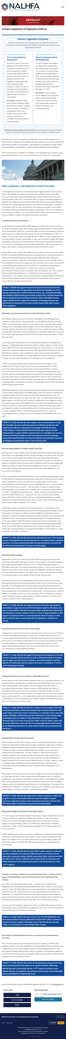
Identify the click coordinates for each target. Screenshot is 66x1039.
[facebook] (57, 1017)
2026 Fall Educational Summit (52, 994)
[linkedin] (63, 1017)
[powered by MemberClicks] (33, 1036)
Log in (61, 1022)
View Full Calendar (48, 999)
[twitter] (60, 1017)
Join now (53, 1022)
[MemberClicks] (21, 7)
